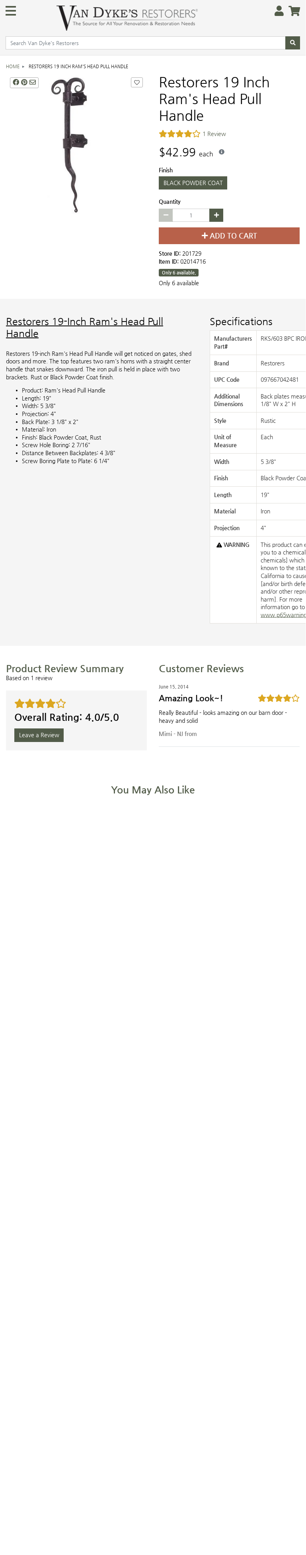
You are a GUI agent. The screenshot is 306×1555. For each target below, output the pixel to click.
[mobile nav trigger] (11, 11)
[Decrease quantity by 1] (166, 215)
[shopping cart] (292, 11)
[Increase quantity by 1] (216, 215)
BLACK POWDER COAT (193, 183)
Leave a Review (39, 735)
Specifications (241, 322)
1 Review (214, 134)
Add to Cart (232, 236)
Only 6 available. (179, 272)
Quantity (170, 201)
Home (12, 66)
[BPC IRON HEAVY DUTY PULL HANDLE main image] (76, 144)
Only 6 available (179, 283)
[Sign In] (277, 11)
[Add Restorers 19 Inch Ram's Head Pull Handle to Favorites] (137, 83)
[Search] (292, 43)
